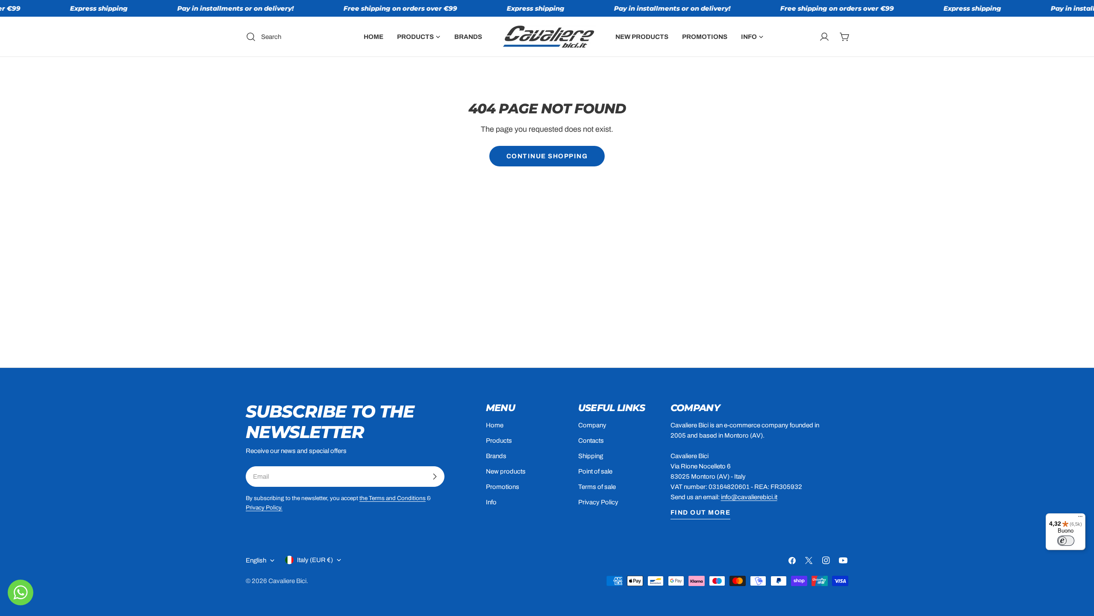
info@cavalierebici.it (749, 497)
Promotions (502, 486)
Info (491, 502)
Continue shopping (547, 156)
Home (494, 425)
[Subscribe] (435, 477)
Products (499, 440)
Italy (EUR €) (315, 560)
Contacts (591, 440)
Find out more (701, 512)
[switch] (1065, 541)
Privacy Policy (598, 502)
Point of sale (595, 471)
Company (592, 425)
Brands (496, 456)
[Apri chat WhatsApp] (20, 592)
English (256, 560)
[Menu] (1080, 518)
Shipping (590, 456)
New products (506, 471)
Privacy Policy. (264, 507)
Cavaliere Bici (287, 581)
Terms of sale (597, 486)
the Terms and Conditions (392, 498)
